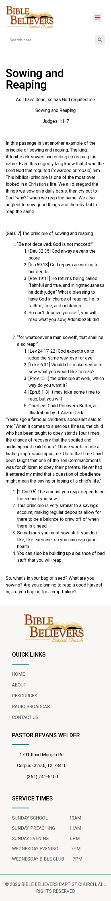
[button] (97, 17)
